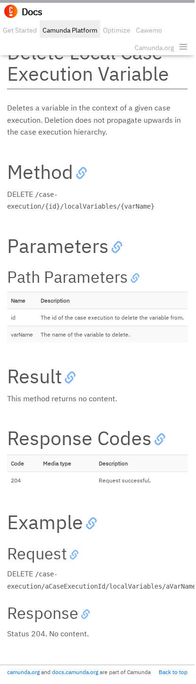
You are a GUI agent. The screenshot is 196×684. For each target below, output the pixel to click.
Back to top (173, 672)
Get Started (20, 30)
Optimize (116, 30)
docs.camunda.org (75, 672)
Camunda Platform (70, 30)
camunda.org (23, 672)
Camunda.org (154, 47)
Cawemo (149, 30)
